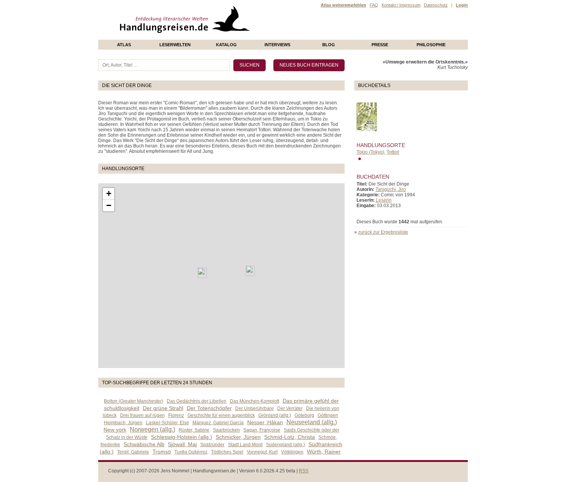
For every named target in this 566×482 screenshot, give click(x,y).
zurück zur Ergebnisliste (383, 232)
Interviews (277, 44)
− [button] (108, 205)
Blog (328, 44)
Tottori (393, 152)
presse (380, 44)
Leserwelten (175, 44)
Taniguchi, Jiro (390, 189)
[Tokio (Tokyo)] (250, 271)
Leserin (384, 200)
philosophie (431, 44)
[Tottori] (202, 273)
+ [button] (108, 193)
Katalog (226, 44)
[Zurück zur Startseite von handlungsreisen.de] (240, 37)
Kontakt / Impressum (401, 5)
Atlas (124, 44)
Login (462, 5)
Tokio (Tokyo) (370, 152)
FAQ (374, 5)
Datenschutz (436, 5)
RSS (303, 471)
